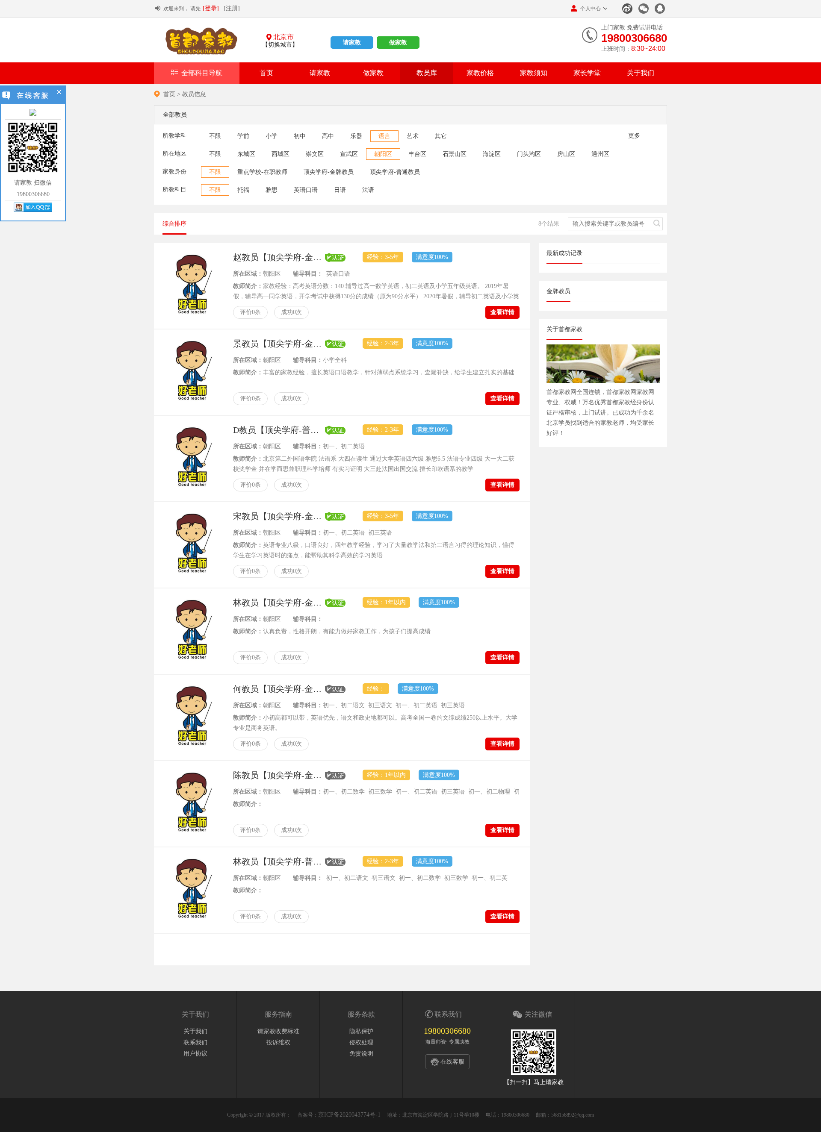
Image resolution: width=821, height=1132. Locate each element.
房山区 (566, 154)
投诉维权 (278, 1042)
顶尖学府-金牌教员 (329, 172)
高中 (328, 136)
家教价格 (480, 72)
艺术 (413, 136)
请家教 (352, 42)
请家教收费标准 (278, 1031)
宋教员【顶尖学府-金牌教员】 (279, 516)
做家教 (398, 42)
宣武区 (349, 154)
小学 (272, 136)
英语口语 (306, 190)
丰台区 (417, 154)
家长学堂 (587, 72)
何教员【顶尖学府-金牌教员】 (279, 689)
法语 (368, 190)
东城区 (246, 154)
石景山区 (455, 154)
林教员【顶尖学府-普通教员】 (279, 861)
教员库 (426, 72)
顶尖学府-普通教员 (395, 172)
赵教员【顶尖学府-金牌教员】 (279, 257)
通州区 (600, 154)
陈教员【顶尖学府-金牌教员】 (279, 775)
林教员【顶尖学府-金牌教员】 (279, 602)
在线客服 (452, 1061)
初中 (300, 136)
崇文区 (315, 154)
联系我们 (195, 1042)
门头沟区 (529, 154)
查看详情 (502, 312)
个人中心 (590, 9)
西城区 (280, 154)
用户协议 (195, 1053)
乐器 (356, 136)
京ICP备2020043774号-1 (349, 1114)
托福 (243, 190)
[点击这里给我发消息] (33, 113)
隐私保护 (361, 1031)
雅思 (272, 190)
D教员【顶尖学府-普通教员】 (279, 430)
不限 (215, 136)
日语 (340, 190)
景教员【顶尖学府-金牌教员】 (279, 343)
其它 (441, 136)
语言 (384, 136)
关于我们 (640, 72)
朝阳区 (383, 154)
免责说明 (361, 1053)
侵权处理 (361, 1042)
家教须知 (533, 72)
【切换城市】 (280, 44)
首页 (266, 72)
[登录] (211, 8)
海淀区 (492, 154)
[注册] (232, 8)
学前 (243, 136)
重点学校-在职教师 (262, 172)
